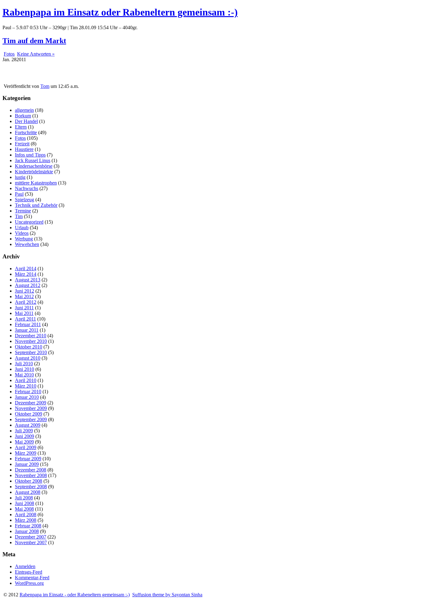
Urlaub (22, 227)
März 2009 (25, 453)
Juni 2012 (24, 291)
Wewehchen (27, 244)
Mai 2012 (24, 296)
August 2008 (27, 492)
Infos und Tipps (30, 154)
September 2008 (31, 486)
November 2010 (31, 341)
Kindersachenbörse (33, 166)
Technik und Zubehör (36, 205)
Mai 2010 (24, 374)
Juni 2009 (24, 436)
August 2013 (27, 279)
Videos (22, 233)
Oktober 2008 (28, 481)
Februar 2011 (28, 324)
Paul (19, 194)
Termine (23, 210)
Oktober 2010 (28, 346)
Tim (19, 216)
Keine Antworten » (36, 54)
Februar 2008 (28, 525)
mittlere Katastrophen (36, 182)
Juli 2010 (24, 363)
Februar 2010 (28, 391)
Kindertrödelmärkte (34, 171)
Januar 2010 (27, 397)
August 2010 (27, 358)
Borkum (23, 115)
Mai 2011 (24, 313)
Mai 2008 (24, 509)
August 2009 (27, 425)
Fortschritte (26, 132)
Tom (44, 86)
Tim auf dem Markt (34, 41)
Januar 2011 (26, 330)
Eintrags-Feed (28, 572)
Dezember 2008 (30, 469)
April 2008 (25, 514)
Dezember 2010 (30, 335)
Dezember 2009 (30, 402)
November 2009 (31, 408)
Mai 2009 (24, 441)
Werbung (24, 238)
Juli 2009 (24, 430)
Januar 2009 (27, 464)
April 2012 (25, 302)
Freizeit (22, 143)
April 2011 (25, 318)
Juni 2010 (24, 369)
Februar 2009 (28, 458)
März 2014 (25, 274)
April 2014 (25, 268)
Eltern (21, 127)
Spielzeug (24, 199)
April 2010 (25, 380)
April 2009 (25, 447)
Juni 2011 (24, 307)
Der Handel (26, 121)
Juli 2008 (24, 497)
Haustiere (24, 149)
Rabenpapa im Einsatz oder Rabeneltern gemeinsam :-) (120, 12)
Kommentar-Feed (32, 577)
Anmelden (25, 566)
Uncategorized (29, 222)
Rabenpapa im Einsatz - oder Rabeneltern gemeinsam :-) (75, 594)
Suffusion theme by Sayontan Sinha (167, 594)
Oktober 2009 (28, 414)
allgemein (24, 110)
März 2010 (25, 386)
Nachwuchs (26, 188)
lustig (20, 177)
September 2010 (31, 352)
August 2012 (27, 285)
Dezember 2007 (30, 537)
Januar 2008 (27, 531)
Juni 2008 (24, 503)
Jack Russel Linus (32, 160)
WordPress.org (29, 583)
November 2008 (31, 475)
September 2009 (31, 419)
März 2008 (25, 520)
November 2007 (31, 542)
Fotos (9, 54)
